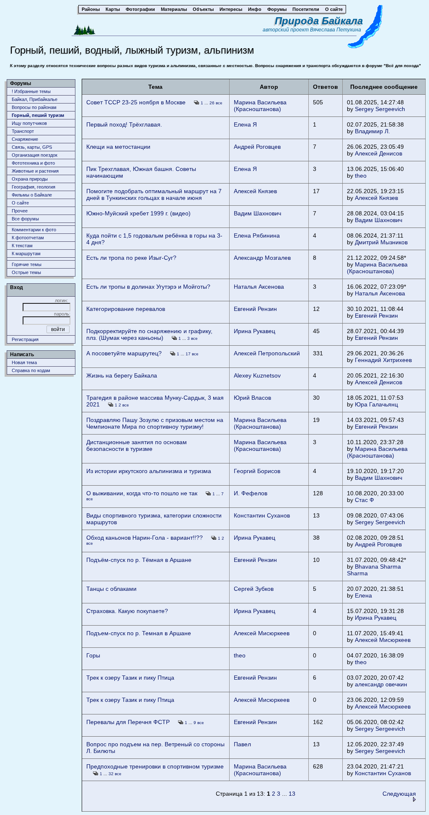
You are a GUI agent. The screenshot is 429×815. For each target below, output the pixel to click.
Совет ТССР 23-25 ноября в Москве (136, 102)
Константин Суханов (262, 515)
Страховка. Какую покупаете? (127, 611)
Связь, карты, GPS (32, 147)
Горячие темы (26, 264)
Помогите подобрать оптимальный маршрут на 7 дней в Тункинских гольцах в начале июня (154, 194)
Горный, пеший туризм (38, 115)
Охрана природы (30, 178)
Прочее (20, 210)
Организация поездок (34, 155)
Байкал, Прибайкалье (34, 99)
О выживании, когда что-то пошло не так (141, 493)
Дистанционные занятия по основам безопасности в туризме (136, 445)
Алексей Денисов (378, 153)
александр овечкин (381, 684)
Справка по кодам (31, 370)
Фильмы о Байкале (32, 194)
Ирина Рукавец (254, 331)
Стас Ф (364, 500)
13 (292, 793)
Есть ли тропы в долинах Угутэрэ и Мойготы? (148, 286)
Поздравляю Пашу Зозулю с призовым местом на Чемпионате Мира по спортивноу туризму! (154, 423)
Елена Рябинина (257, 235)
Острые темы (26, 272)
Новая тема (24, 362)
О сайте (20, 202)
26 (211, 103)
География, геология (33, 186)
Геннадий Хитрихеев (383, 360)
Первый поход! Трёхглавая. (124, 124)
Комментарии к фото (34, 229)
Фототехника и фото (33, 163)
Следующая (399, 793)
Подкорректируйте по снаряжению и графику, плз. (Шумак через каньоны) (149, 334)
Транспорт (23, 131)
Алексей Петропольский (267, 353)
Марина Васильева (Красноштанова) (260, 105)
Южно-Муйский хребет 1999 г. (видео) (138, 213)
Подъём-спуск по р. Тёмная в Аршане (138, 559)
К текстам (22, 245)
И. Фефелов (250, 493)
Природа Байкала (319, 20)
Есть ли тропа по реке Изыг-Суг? (131, 257)
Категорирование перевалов (125, 308)
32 (111, 773)
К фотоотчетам (28, 237)
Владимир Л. (372, 131)
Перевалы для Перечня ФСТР (128, 722)
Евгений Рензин (255, 308)
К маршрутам (26, 253)
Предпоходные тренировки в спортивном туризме (155, 766)
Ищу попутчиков (29, 123)
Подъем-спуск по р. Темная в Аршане (138, 633)
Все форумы (25, 218)
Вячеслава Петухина (335, 30)
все (219, 103)
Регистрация (25, 339)
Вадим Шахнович (257, 213)
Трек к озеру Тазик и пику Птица (130, 677)
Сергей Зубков (254, 588)
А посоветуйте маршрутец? (124, 353)
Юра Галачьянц (376, 404)
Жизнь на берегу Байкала (121, 375)
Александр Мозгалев (262, 257)
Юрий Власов (252, 397)
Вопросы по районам (34, 107)
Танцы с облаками (111, 588)
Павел (242, 744)
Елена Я (245, 124)
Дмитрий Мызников (381, 242)
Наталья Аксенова (259, 286)
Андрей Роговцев (257, 146)
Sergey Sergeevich (380, 109)
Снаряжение (25, 139)
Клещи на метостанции (118, 146)
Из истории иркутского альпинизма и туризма (148, 471)
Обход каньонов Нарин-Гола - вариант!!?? (144, 537)
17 (188, 354)
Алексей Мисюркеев (261, 633)
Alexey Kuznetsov (257, 375)
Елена (363, 595)
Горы (93, 655)
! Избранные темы (31, 91)
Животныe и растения (35, 170)
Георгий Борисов (257, 471)
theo (361, 175)
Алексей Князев (255, 191)
